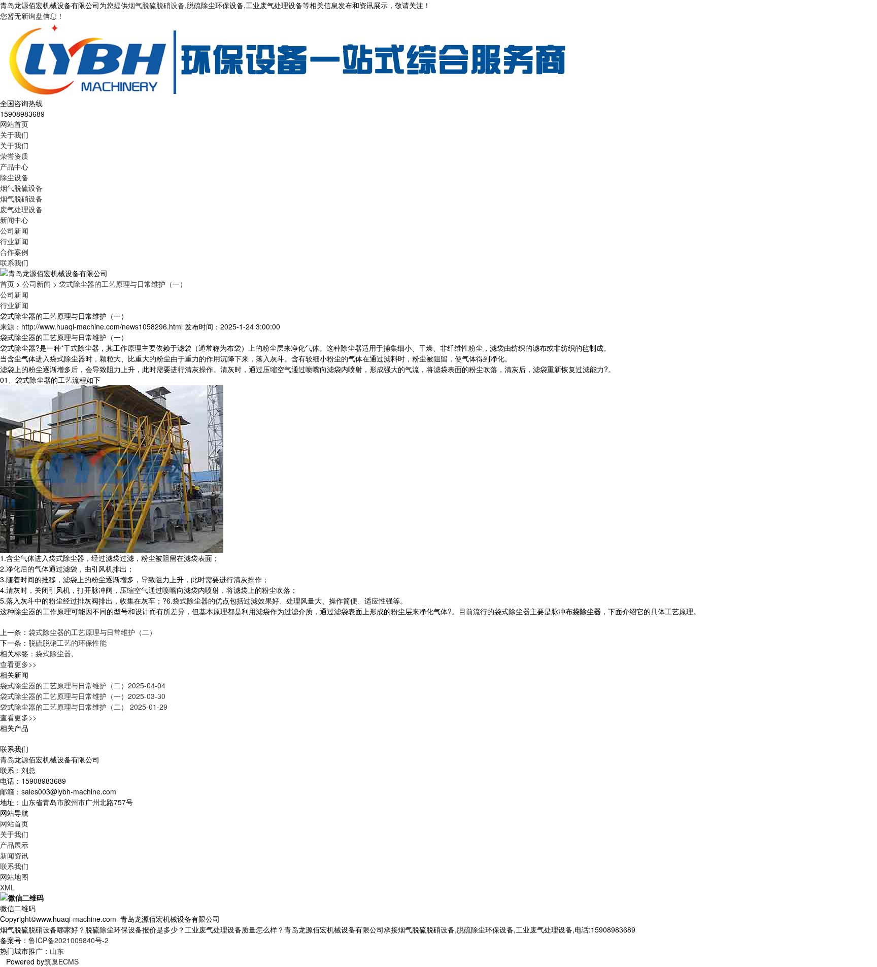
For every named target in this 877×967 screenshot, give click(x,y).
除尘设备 (14, 177)
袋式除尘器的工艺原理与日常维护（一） (123, 284)
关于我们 (14, 134)
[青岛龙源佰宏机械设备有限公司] (287, 58)
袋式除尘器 (53, 653)
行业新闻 (14, 241)
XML (7, 887)
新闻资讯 (14, 855)
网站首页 (14, 124)
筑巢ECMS (61, 961)
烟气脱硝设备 (21, 198)
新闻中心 (14, 220)
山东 (57, 951)
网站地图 (14, 877)
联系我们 (14, 262)
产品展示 (14, 845)
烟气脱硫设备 (21, 188)
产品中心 (14, 166)
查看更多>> (18, 664)
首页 (7, 284)
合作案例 (14, 252)
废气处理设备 (21, 209)
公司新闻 (14, 230)
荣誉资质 (14, 156)
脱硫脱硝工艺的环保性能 (67, 643)
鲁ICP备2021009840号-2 (68, 940)
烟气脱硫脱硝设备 (156, 5)
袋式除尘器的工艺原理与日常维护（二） (92, 632)
